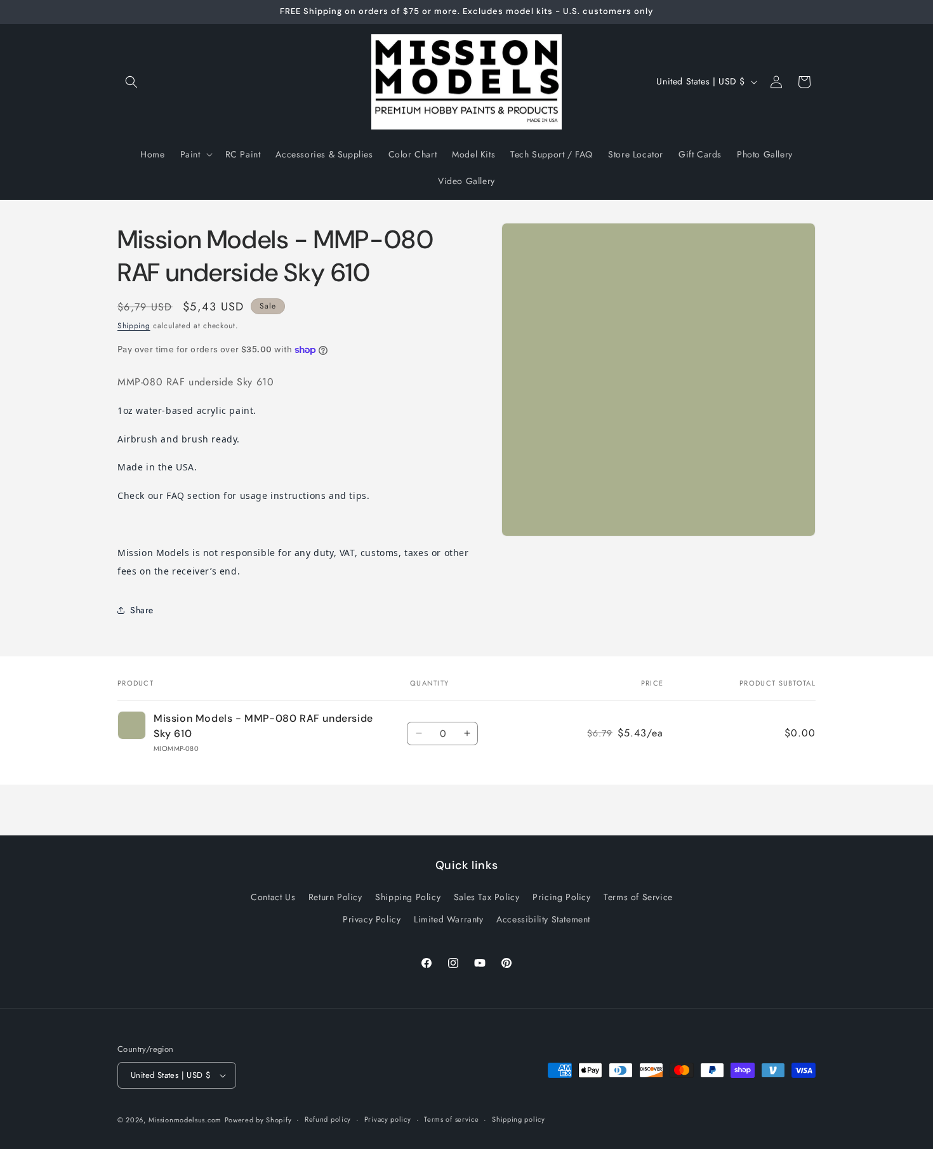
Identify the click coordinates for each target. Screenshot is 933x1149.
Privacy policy (387, 1119)
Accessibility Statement (543, 919)
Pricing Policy (561, 897)
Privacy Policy (371, 919)
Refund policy (328, 1119)
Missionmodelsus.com (185, 1120)
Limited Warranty (449, 919)
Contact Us (273, 897)
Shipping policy (518, 1119)
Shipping (133, 325)
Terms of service (451, 1119)
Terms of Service (638, 897)
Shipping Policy (407, 897)
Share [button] (142, 610)
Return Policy (335, 897)
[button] (131, 82)
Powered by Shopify (258, 1120)
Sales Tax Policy (487, 897)
